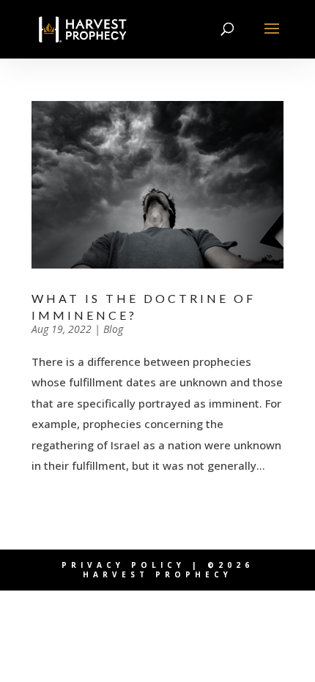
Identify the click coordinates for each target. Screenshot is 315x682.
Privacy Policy (123, 565)
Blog (113, 329)
